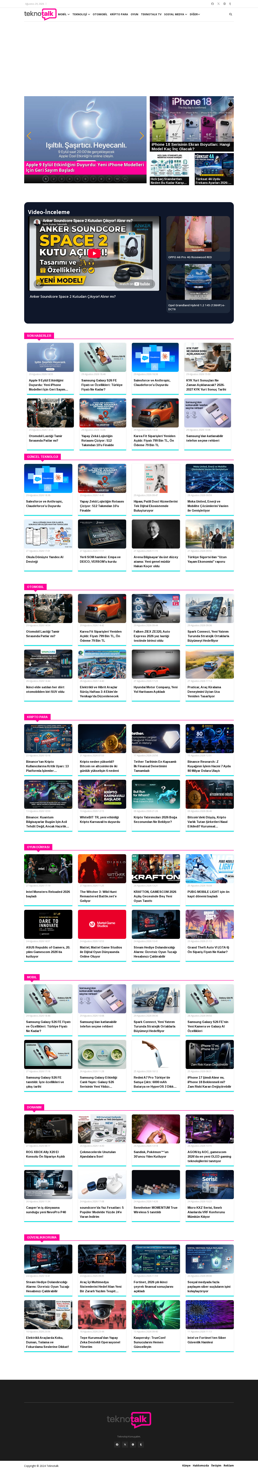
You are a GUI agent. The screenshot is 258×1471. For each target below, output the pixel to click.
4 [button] (69, 179)
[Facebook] (117, 1445)
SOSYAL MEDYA (174, 14)
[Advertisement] (129, 60)
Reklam (229, 1465)
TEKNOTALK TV (151, 14)
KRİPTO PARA (119, 14)
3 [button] (61, 179)
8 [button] (101, 179)
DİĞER (194, 14)
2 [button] (53, 179)
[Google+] (133, 1445)
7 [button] (93, 179)
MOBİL (62, 14)
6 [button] (85, 179)
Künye (186, 1465)
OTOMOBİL (100, 14)
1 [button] (45, 179)
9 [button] (109, 179)
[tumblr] (141, 1445)
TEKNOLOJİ (80, 14)
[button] (29, 135)
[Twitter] (125, 1445)
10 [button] (117, 179)
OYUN (134, 14)
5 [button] (77, 179)
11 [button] (125, 179)
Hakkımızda (201, 1465)
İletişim (216, 1465)
